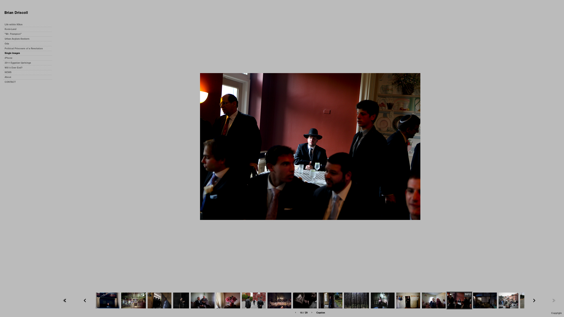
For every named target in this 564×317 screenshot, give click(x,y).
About (8, 77)
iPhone (8, 58)
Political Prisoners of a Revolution (24, 48)
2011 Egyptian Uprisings (18, 62)
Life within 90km (13, 24)
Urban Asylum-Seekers (17, 38)
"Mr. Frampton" (13, 34)
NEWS (8, 72)
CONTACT (10, 82)
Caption (320, 312)
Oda (7, 43)
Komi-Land (10, 29)
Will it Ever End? (13, 67)
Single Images (12, 53)
